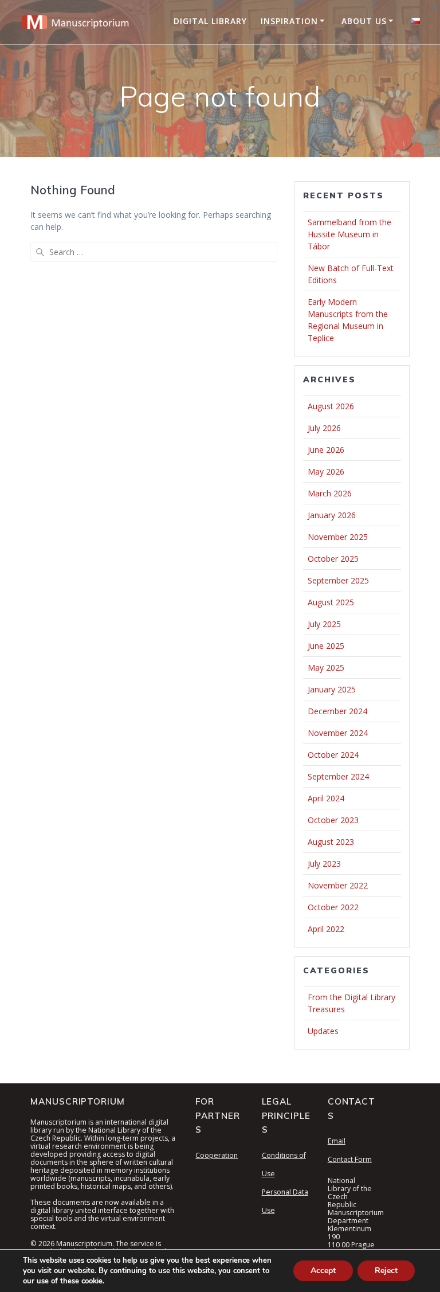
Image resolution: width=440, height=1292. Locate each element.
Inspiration (289, 20)
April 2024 (326, 798)
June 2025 (326, 645)
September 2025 (338, 580)
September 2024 (338, 776)
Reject (386, 1270)
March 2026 (330, 493)
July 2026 (324, 427)
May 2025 (326, 667)
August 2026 (331, 406)
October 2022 (333, 907)
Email (336, 1141)
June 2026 (326, 449)
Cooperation (216, 1155)
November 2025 (338, 536)
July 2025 (324, 623)
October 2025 (333, 558)
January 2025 (332, 689)
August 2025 (331, 602)
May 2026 (326, 471)
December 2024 (337, 711)
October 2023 (333, 820)
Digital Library (210, 20)
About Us (364, 20)
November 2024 (338, 732)
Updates (323, 1030)
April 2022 (326, 928)
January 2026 (332, 515)
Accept (323, 1270)
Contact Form (350, 1159)
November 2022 (338, 885)
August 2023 (331, 841)
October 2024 (333, 754)
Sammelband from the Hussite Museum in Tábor (349, 234)
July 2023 (324, 863)
